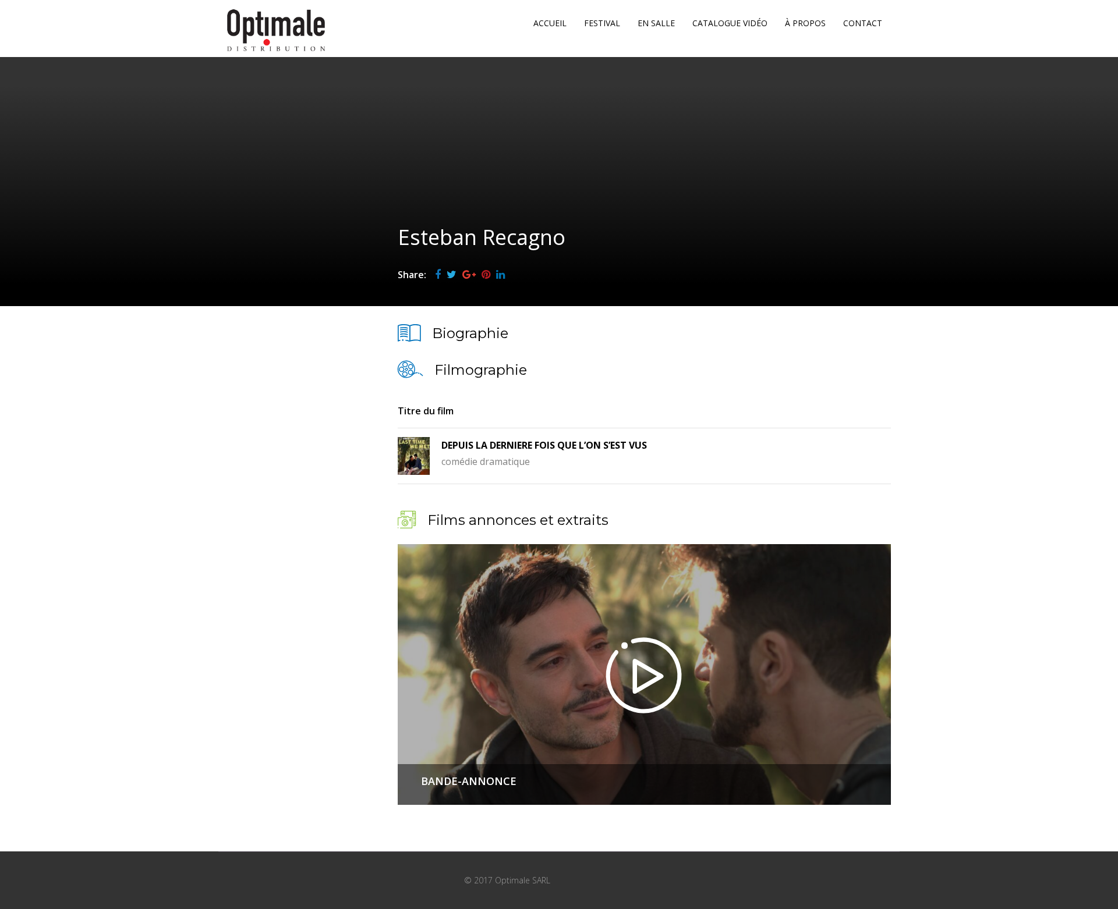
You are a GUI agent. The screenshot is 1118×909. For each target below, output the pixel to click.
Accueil (550, 23)
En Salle (656, 23)
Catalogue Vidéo (729, 23)
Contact (862, 23)
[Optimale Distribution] (276, 30)
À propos (805, 23)
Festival (602, 23)
